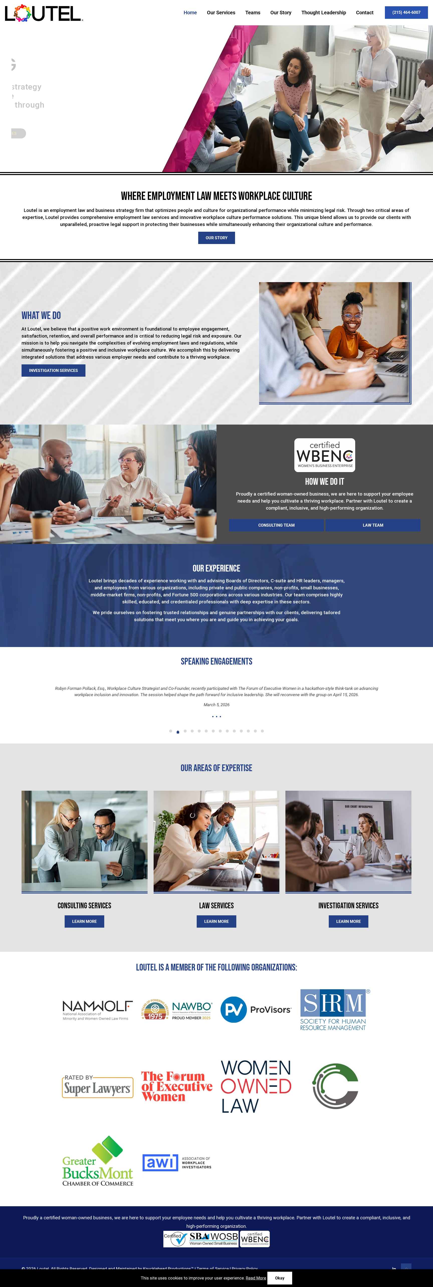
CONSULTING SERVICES (41, 133)
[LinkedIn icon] (394, 1259)
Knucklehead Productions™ (168, 1258)
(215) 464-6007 (406, 12)
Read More (256, 1277)
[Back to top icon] (406, 1258)
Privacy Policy (245, 1258)
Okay (279, 1278)
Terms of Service (213, 1258)
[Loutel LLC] (44, 12)
